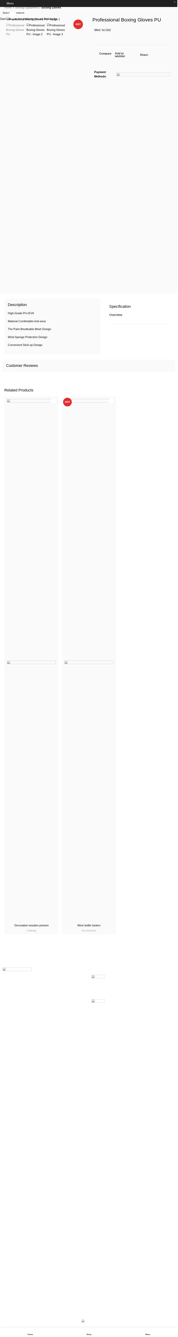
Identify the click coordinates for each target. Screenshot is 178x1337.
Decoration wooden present (31, 925)
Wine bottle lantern (88, 925)
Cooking (31, 930)
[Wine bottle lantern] (88, 529)
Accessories (89, 930)
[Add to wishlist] (54, 401)
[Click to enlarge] (13, 15)
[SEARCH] (174, 13)
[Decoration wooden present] (31, 529)
